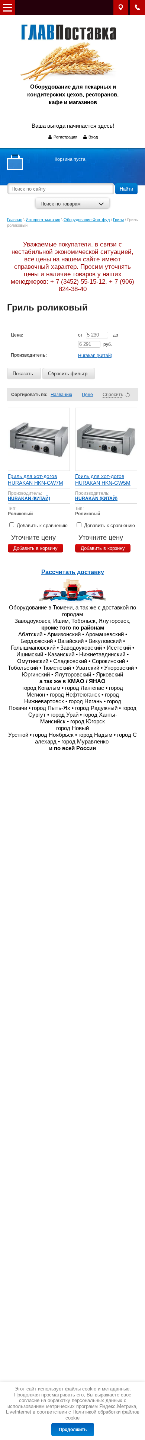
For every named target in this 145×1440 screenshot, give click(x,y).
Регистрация (65, 137)
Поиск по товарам (61, 204)
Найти (126, 189)
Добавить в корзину (35, 548)
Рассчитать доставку (72, 572)
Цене (87, 394)
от (81, 335)
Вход (93, 137)
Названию (61, 394)
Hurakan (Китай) (95, 355)
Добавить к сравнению (41, 525)
